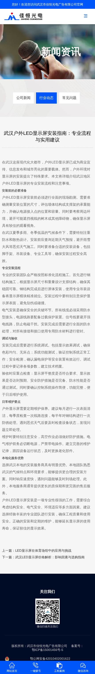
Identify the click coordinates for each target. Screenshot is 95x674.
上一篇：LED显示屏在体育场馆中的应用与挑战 (36, 550)
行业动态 (46, 98)
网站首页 (12, 670)
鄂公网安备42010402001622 (50, 658)
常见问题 (69, 98)
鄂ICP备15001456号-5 (47, 650)
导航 (87, 19)
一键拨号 (35, 670)
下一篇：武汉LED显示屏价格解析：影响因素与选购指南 (43, 557)
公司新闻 (23, 98)
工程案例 (59, 670)
